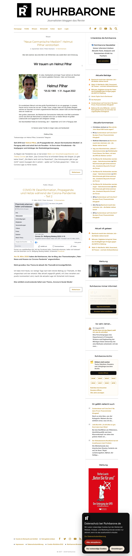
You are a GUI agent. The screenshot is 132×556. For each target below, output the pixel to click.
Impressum (20, 544)
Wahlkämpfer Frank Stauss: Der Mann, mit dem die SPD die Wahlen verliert (105, 153)
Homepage (18, 29)
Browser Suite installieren (103, 311)
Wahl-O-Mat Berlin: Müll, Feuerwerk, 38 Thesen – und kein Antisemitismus (104, 85)
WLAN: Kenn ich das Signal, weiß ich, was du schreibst (104, 331)
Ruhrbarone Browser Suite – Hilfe (78, 544)
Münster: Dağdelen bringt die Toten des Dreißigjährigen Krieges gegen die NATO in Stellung (103, 91)
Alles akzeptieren (93, 542)
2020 (107, 383)
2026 (93, 378)
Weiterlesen (76, 172)
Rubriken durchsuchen (98, 388)
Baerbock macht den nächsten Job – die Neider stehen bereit (104, 80)
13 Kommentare (61, 49)
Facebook (61, 251)
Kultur (52, 29)
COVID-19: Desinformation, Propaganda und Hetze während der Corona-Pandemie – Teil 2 (48, 193)
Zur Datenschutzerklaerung (95, 536)
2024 (107, 378)
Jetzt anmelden (103, 61)
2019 (113, 383)
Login (67, 29)
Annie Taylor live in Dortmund (101, 96)
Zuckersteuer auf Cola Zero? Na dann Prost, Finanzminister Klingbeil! (104, 104)
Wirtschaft (44, 29)
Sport (60, 29)
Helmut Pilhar (30, 143)
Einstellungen (117, 549)
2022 (93, 383)
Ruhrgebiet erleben (48, 539)
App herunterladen (103, 306)
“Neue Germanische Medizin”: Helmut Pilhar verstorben (48, 43)
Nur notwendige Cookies (96, 549)
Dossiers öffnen (96, 390)
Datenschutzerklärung (35, 544)
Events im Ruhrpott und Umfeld (27, 539)
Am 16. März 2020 (21, 256)
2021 (100, 383)
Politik (26, 29)
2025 (100, 378)
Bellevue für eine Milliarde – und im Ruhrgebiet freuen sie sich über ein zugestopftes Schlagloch (103, 109)
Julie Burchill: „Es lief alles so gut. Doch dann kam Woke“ (104, 426)
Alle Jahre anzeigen (97, 393)
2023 (113, 378)
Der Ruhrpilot (96, 100)
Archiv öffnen (103, 373)
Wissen (34, 29)
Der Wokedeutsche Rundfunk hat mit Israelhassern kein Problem (105, 442)
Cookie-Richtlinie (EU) (55, 544)
